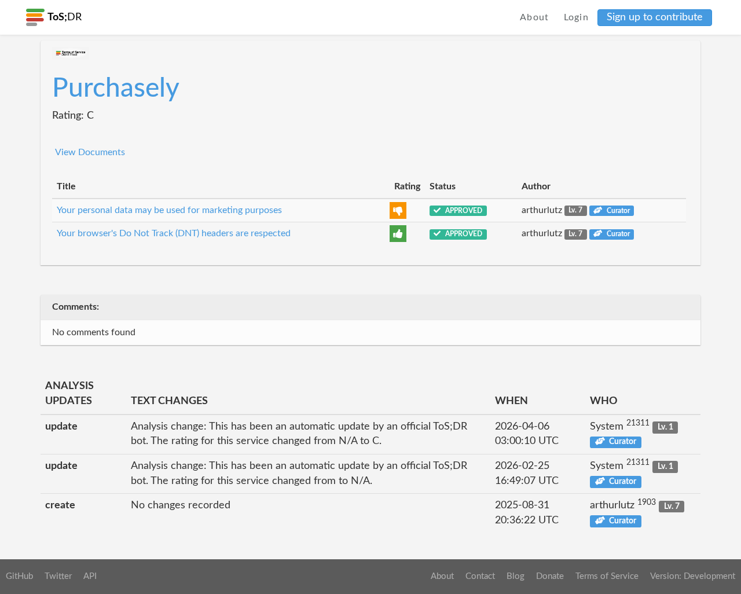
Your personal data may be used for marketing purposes (169, 210)
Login (576, 17)
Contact (480, 576)
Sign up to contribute (655, 17)
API (90, 576)
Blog (515, 576)
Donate (550, 576)
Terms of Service (607, 576)
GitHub (19, 576)
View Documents (90, 152)
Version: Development (692, 576)
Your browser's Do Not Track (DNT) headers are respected (174, 233)
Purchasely (115, 88)
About (534, 17)
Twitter (58, 576)
